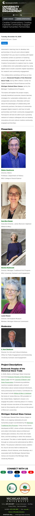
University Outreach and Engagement (12, 9)
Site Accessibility (21, 506)
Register (5, 43)
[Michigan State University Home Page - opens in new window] (17, 2)
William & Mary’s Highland (22, 393)
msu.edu (26, 509)
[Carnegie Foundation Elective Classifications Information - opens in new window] (25, 488)
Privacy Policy (12, 506)
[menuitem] (3, 472)
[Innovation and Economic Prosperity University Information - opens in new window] (11, 488)
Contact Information (21, 504)
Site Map (30, 504)
